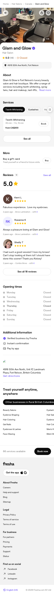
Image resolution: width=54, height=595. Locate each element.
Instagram (12, 578)
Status (6, 556)
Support (6, 551)
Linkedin (12, 574)
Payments (7, 546)
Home (6, 4)
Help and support (11, 492)
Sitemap (7, 502)
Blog (5, 497)
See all (47, 175)
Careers (6, 487)
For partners (8, 537)
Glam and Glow (42, 4)
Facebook (12, 569)
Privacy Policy (9, 514)
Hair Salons (17, 4)
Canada (28, 4)
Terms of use (9, 524)
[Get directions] (27, 362)
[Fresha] (27, 463)
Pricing (6, 542)
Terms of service (11, 519)
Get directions (11, 376)
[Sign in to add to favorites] (48, 13)
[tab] (14, 109)
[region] (27, 27)
